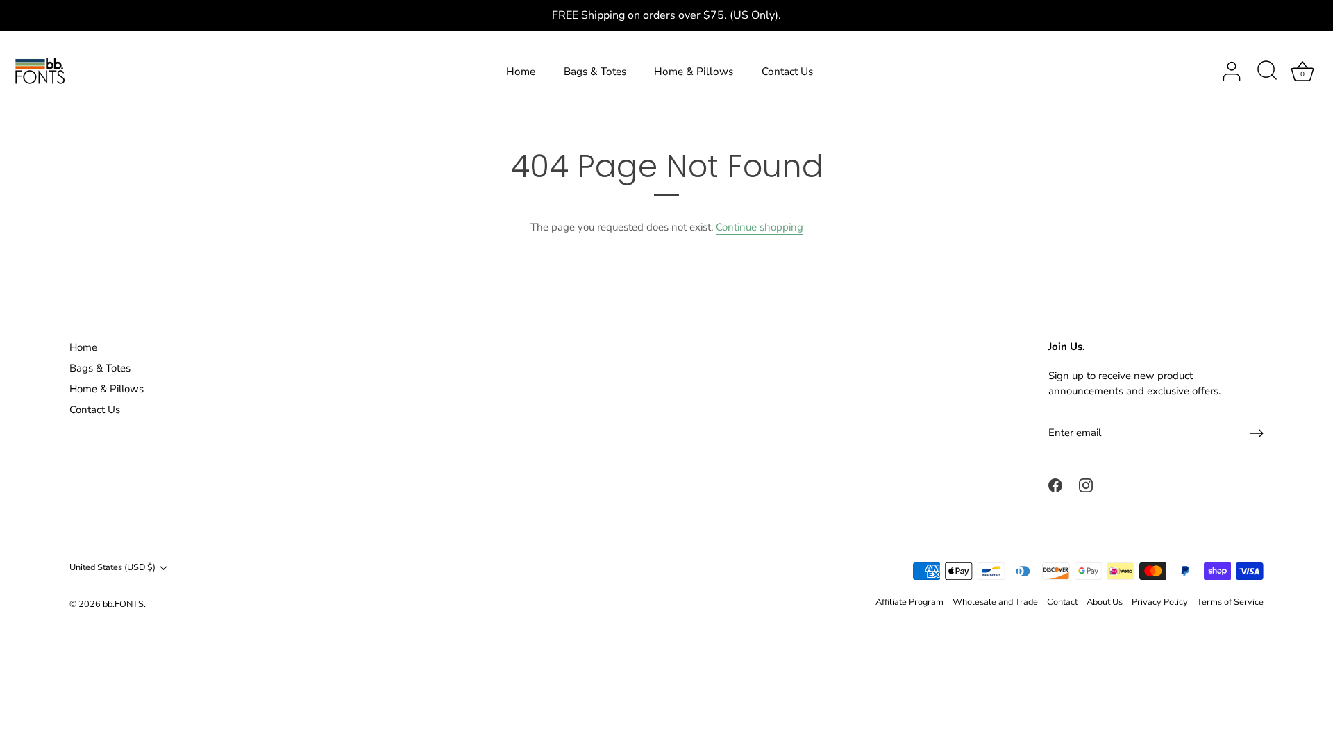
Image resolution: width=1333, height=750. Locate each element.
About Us (1105, 602)
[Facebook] (1055, 485)
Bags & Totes (595, 71)
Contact (1062, 602)
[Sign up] (1257, 433)
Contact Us (787, 71)
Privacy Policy (1160, 602)
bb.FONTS (123, 604)
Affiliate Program (909, 602)
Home (520, 71)
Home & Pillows (693, 71)
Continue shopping (759, 227)
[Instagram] (1086, 485)
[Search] (1267, 71)
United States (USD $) (112, 568)
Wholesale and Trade (995, 602)
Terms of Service (1230, 602)
